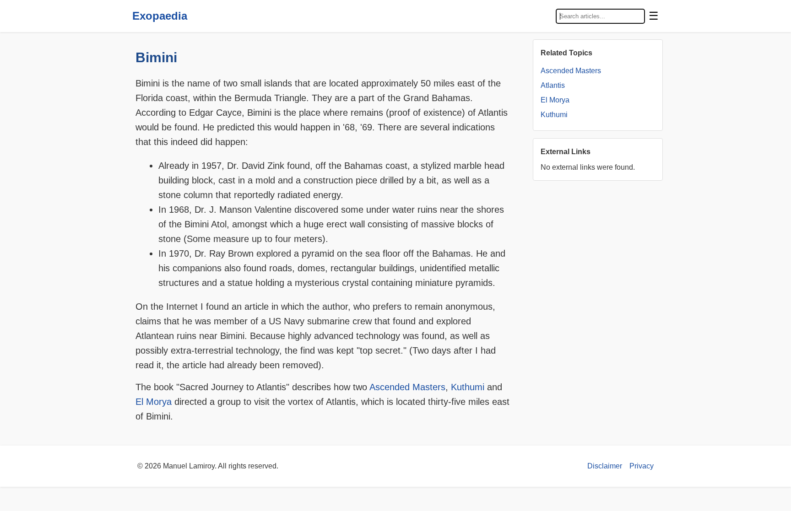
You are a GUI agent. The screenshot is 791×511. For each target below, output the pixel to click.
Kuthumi (467, 387)
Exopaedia (159, 16)
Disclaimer (604, 466)
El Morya (153, 402)
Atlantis (553, 85)
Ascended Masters (407, 387)
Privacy (641, 466)
